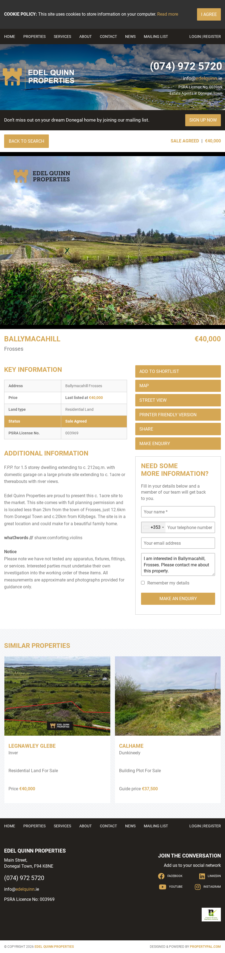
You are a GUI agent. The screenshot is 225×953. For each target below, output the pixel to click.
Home (9, 36)
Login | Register (205, 36)
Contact (108, 36)
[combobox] (153, 527)
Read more (167, 14)
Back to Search (26, 141)
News (130, 36)
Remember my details (168, 583)
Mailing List (156, 36)
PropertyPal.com (205, 947)
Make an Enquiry (178, 598)
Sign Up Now (203, 120)
